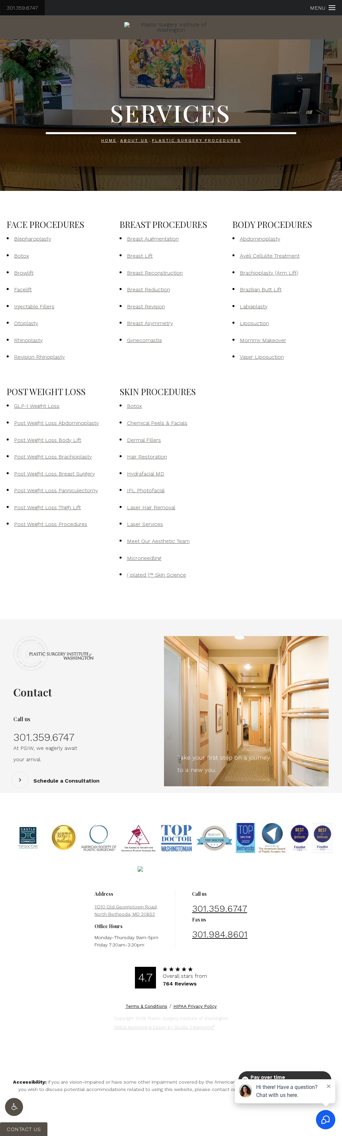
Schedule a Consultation (66, 781)
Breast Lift (140, 256)
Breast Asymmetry (150, 323)
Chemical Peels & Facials (157, 423)
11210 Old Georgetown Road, (126, 910)
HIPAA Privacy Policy (195, 1006)
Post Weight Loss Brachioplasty (53, 457)
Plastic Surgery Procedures (196, 140)
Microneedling (144, 558)
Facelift (23, 289)
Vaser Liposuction (262, 357)
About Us (134, 140)
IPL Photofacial (146, 490)
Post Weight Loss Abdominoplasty (56, 423)
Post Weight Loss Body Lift (47, 440)
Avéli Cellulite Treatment (270, 256)
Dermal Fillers (144, 440)
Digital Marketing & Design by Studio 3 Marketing (164, 1027)
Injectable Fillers (34, 306)
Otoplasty (26, 323)
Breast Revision (146, 306)
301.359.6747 (22, 8)
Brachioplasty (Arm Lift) (269, 273)
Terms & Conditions (146, 1006)
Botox (21, 256)
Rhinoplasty (28, 340)
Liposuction (254, 323)
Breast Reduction (148, 289)
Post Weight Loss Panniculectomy (56, 490)
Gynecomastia (144, 340)
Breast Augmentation (153, 239)
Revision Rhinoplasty (39, 357)
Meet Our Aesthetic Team (158, 541)
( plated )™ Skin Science (156, 575)
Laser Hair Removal (151, 507)
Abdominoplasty (260, 239)
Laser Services (145, 524)
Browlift (23, 273)
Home (109, 140)
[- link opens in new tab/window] (28, 838)
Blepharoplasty (32, 239)
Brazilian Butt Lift (261, 289)
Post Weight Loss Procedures (50, 524)
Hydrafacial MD (145, 474)
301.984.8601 (219, 934)
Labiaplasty (254, 306)
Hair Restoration (147, 457)
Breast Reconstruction (155, 273)
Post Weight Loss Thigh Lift (47, 507)
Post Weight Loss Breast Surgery (54, 474)
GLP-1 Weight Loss (36, 406)
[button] (14, 1107)
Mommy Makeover (263, 340)
